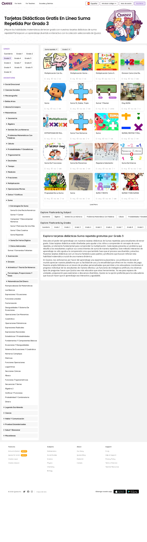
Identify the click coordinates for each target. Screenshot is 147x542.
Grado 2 (29, 54)
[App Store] (120, 491)
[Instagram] (32, 491)
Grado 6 (7, 63)
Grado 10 (18, 67)
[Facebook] (28, 491)
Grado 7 (17, 63)
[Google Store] (133, 491)
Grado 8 (28, 63)
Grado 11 (28, 67)
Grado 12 (7, 72)
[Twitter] (24, 491)
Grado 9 (7, 67)
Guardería (8, 54)
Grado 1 (19, 54)
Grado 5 (28, 58)
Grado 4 (17, 58)
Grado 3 (7, 58)
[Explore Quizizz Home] (7, 3)
